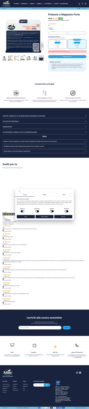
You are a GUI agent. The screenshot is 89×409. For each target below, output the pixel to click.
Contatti (4, 392)
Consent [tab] (25, 194)
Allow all (63, 216)
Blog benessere (64, 3)
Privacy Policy (19, 407)
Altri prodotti (48, 3)
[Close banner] (19, 190)
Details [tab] (44, 194)
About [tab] (64, 194)
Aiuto (4, 8)
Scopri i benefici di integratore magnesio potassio (24, 116)
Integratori (24, 3)
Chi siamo (16, 3)
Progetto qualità (6, 386)
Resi (24, 388)
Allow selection (44, 216)
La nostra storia (6, 384)
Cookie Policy (26, 407)
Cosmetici (39, 3)
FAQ (24, 390)
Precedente (5, 224)
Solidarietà (5, 388)
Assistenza (25, 384)
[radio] (57, 44)
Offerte (56, 3)
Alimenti (32, 3)
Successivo (11, 224)
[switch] (37, 211)
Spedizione (57, 20)
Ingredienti (7, 127)
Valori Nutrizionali (11, 121)
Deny (26, 216)
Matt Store (5, 390)
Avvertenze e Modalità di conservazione (20, 132)
